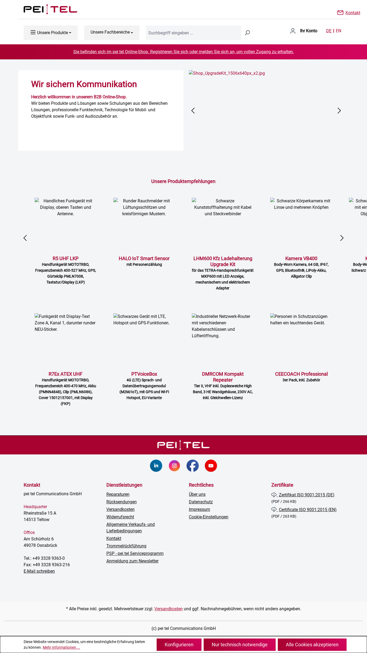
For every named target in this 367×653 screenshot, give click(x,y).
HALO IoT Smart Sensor (144, 261)
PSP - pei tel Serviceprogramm (135, 553)
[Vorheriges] (193, 110)
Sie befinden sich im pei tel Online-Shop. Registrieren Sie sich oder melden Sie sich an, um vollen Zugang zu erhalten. (183, 51)
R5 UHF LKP (65, 270)
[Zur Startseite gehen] (45, 9)
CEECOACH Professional (301, 376)
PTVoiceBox (144, 385)
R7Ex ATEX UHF (65, 388)
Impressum (199, 509)
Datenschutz (201, 501)
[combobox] (193, 33)
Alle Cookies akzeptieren (312, 644)
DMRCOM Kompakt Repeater (223, 385)
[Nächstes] (339, 110)
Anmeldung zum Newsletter (132, 561)
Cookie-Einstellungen (208, 516)
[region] (266, 110)
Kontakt (353, 12)
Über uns (197, 494)
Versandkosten (120, 509)
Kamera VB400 (301, 267)
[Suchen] (247, 33)
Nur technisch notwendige (240, 644)
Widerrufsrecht (120, 516)
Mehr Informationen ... (61, 647)
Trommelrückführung (126, 545)
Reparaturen (117, 494)
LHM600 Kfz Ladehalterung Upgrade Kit (223, 273)
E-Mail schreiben (39, 571)
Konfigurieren (179, 644)
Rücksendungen (121, 501)
